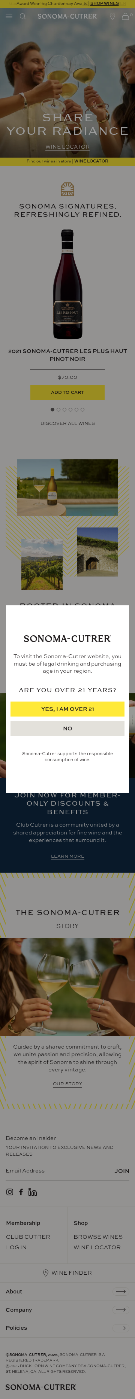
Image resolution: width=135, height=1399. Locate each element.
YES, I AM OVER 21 (67, 709)
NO (67, 729)
